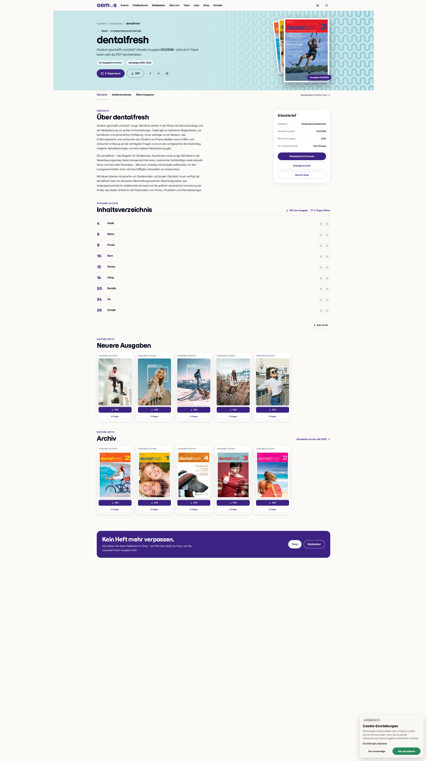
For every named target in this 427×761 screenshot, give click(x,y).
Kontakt (217, 5)
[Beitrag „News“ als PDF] (321, 228)
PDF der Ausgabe (299, 210)
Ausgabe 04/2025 (187, 356)
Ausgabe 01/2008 (147, 449)
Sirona (111, 260)
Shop (206, 5)
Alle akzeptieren (406, 751)
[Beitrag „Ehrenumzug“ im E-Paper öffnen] (327, 315)
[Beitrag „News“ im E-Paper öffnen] (327, 228)
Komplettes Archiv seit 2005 (312, 439)
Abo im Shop (302, 175)
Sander (111, 303)
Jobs (196, 5)
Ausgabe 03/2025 (226, 356)
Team (186, 5)
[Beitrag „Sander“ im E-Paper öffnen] (327, 304)
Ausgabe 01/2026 (147, 356)
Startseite (101, 23)
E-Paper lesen (113, 73)
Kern (110, 249)
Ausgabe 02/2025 (265, 356)
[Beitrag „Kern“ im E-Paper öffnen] (327, 250)
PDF (137, 73)
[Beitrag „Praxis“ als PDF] (321, 239)
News (110, 227)
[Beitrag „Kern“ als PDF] (321, 250)
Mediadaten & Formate (302, 156)
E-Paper (121, 417)
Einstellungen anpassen (375, 743)
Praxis (111, 238)
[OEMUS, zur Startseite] (107, 5)
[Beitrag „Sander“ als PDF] (321, 304)
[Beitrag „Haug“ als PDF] (321, 272)
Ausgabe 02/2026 (108, 356)
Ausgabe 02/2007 (265, 449)
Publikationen (140, 5)
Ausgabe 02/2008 (108, 449)
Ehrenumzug (114, 314)
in (158, 73)
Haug (110, 271)
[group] (213, 269)
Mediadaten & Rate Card (315, 95)
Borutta (111, 282)
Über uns (174, 5)
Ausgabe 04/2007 (187, 449)
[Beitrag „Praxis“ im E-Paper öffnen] (327, 239)
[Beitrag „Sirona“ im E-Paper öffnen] (327, 261)
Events (125, 5)
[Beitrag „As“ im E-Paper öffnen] (327, 294)
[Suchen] (326, 5)
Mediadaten (158, 5)
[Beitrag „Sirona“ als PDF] (321, 261)
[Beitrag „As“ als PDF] (321, 294)
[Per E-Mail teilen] (166, 73)
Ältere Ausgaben (145, 94)
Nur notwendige (376, 751)
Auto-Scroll (322, 325)
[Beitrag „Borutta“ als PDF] (321, 283)
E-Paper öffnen (322, 210)
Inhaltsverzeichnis (121, 94)
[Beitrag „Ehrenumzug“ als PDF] (321, 315)
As (109, 293)
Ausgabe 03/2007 (226, 449)
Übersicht (102, 94)
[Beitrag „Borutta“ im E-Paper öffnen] (327, 283)
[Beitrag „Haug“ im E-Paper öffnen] (327, 272)
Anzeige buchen (302, 165)
